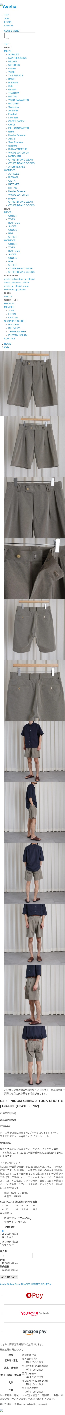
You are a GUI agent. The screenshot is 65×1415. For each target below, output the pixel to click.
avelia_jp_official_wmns (16, 286)
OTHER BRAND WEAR (20, 159)
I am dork (13, 117)
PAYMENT (13, 324)
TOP (6, 15)
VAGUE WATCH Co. (18, 152)
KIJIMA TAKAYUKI (17, 149)
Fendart (12, 114)
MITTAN (12, 96)
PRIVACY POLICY (17, 335)
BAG (10, 233)
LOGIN (8, 22)
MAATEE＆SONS (17, 58)
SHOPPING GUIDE (14, 321)
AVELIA (8, 296)
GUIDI (11, 124)
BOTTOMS (14, 222)
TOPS (11, 219)
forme (11, 131)
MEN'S (7, 51)
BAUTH (12, 79)
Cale (10, 86)
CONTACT (9, 338)
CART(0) (9, 25)
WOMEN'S (9, 170)
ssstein (12, 68)
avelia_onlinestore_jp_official (19, 279)
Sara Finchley (15, 142)
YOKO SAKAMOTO (18, 100)
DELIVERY (14, 328)
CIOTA (11, 180)
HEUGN (12, 61)
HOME (7, 343)
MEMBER (9, 307)
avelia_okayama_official (16, 282)
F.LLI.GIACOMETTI (18, 128)
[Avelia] (8, 6)
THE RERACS (15, 75)
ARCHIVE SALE (16, 166)
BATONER (13, 103)
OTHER (12, 237)
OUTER (12, 215)
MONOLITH (14, 156)
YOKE (11, 72)
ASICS (11, 138)
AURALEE (13, 54)
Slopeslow (13, 107)
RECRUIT (9, 303)
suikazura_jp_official (15, 289)
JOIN (7, 18)
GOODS (12, 230)
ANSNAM (13, 110)
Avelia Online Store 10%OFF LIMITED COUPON (25, 1284)
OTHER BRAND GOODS (21, 163)
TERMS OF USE (17, 331)
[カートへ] (1, 1410)
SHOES (12, 226)
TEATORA (13, 93)
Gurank (12, 89)
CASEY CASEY (16, 121)
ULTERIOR (14, 65)
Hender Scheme (17, 135)
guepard (12, 145)
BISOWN (13, 82)
